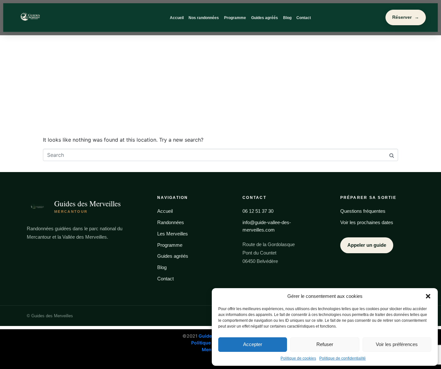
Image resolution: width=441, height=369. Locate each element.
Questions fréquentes (362, 211)
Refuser (324, 344)
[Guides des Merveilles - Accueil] (52, 17)
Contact (303, 18)
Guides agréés (264, 18)
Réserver (405, 17)
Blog (287, 18)
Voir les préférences (397, 344)
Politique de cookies (298, 358)
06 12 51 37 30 (257, 211)
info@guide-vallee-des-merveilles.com (266, 226)
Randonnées (170, 222)
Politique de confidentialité (342, 358)
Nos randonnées (204, 18)
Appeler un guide (366, 245)
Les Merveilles (172, 233)
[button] (428, 296)
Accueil (177, 18)
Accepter (252, 344)
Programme (235, 18)
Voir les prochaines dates (366, 222)
